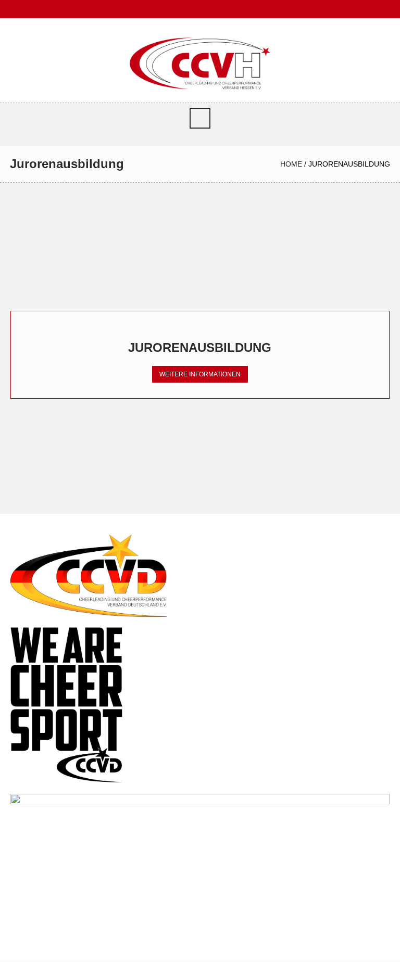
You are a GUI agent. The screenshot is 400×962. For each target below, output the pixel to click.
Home (291, 164)
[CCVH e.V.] (200, 63)
